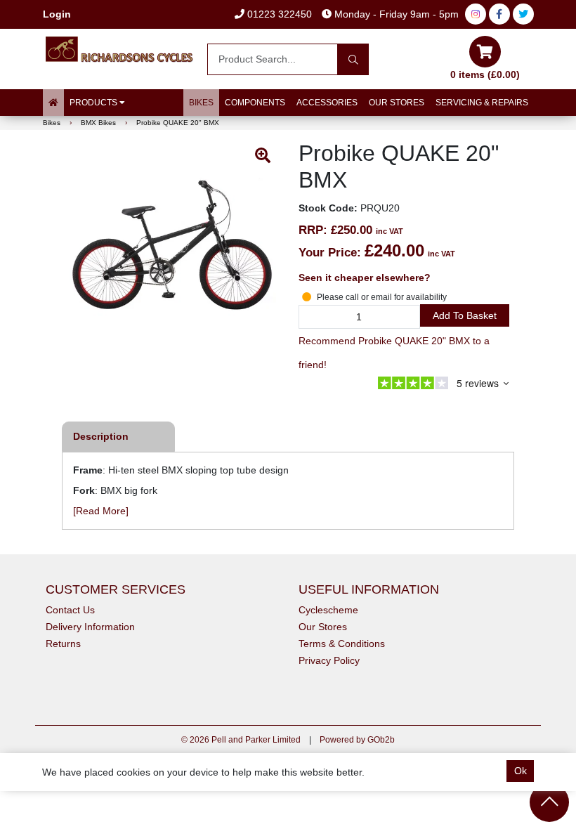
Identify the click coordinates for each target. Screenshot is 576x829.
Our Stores (396, 102)
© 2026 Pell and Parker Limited (241, 740)
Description (101, 436)
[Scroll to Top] (549, 802)
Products (94, 102)
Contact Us (70, 609)
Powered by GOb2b (357, 740)
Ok (520, 770)
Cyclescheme (328, 609)
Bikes (201, 102)
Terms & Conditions (342, 643)
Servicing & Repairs (482, 102)
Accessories (327, 102)
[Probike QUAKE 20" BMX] (172, 246)
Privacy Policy (329, 660)
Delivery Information (90, 626)
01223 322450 (278, 14)
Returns (63, 643)
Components (255, 102)
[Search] (353, 59)
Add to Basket (465, 315)
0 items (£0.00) (485, 74)
